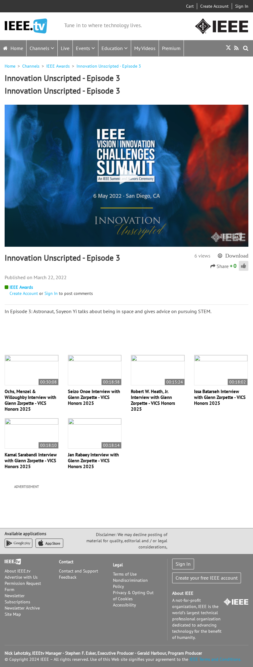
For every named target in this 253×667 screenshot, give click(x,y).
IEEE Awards (58, 66)
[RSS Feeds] (237, 48)
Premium (171, 48)
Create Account (214, 6)
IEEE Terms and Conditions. (215, 659)
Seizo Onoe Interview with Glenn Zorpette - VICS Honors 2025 (94, 397)
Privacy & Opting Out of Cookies (133, 596)
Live (65, 48)
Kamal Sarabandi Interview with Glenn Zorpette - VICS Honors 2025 (31, 460)
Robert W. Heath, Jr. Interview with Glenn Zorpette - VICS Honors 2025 (153, 400)
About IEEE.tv (18, 571)
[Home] (26, 26)
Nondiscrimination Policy (130, 583)
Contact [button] (66, 561)
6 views (202, 255)
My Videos (145, 48)
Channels (40, 48)
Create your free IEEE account (207, 578)
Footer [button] (11, 561)
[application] (126, 176)
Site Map (13, 614)
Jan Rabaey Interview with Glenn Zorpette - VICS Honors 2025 (93, 460)
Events (83, 48)
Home (16, 48)
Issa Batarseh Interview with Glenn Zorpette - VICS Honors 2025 (220, 397)
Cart (190, 6)
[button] (126, 175)
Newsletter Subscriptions (17, 599)
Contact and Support (78, 571)
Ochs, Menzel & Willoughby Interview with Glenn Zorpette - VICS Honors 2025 (30, 400)
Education (113, 48)
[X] (228, 48)
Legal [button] (118, 565)
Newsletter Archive (22, 608)
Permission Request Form (23, 586)
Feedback (68, 577)
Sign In (241, 6)
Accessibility (124, 605)
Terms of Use (125, 574)
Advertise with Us (21, 577)
